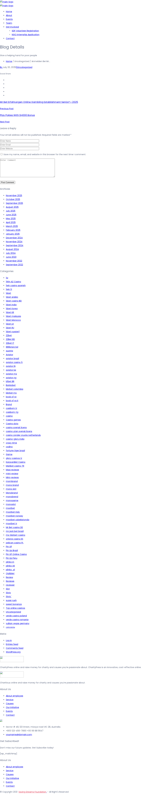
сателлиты (10, 627)
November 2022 (14, 260)
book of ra (11, 396)
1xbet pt (10, 323)
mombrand (12, 481)
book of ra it (12, 400)
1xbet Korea (12, 308)
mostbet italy (13, 512)
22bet (9, 335)
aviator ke (11, 370)
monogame (12, 500)
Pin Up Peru (11, 558)
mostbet (10, 508)
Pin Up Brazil (12, 550)
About (9, 15)
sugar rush (11, 600)
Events (9, 19)
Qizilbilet (10, 573)
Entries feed (12, 644)
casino (9, 415)
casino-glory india (15, 439)
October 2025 (13, 199)
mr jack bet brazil (15, 531)
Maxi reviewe (12, 469)
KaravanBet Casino (15, 462)
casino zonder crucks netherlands (23, 435)
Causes (10, 703)
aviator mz (11, 373)
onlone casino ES (14, 538)
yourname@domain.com (19, 734)
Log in (9, 640)
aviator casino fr (14, 362)
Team (9, 23)
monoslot (11, 504)
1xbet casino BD (14, 300)
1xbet (8, 293)
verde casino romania (17, 619)
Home (9, 11)
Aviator (9, 354)
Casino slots (12, 423)
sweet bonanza (14, 604)
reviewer (10, 585)
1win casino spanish (16, 285)
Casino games (13, 419)
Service (9, 699)
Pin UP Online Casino (16, 554)
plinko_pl (10, 569)
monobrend (12, 496)
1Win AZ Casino (13, 281)
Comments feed (14, 648)
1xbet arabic (12, 297)
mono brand (12, 485)
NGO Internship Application (25, 34)
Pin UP (9, 546)
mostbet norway (14, 515)
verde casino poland (16, 615)
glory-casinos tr (14, 458)
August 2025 (12, 207)
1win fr (9, 289)
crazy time (11, 442)
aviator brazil (12, 358)
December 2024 (14, 237)
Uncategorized (24, 67)
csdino (9, 446)
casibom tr (11, 408)
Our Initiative (12, 707)
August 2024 (12, 249)
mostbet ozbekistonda (17, 519)
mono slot (11, 488)
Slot (8, 588)
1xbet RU (10, 327)
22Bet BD (10, 339)
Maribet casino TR (15, 465)
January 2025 (13, 233)
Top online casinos (15, 608)
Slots (8, 592)
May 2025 (11, 218)
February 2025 (13, 230)
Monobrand (12, 492)
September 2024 (14, 245)
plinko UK (10, 565)
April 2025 (11, 222)
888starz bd (12, 346)
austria (9, 350)
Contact (10, 38)
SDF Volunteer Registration (25, 30)
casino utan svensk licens (19, 431)
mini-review (12, 473)
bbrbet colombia (14, 389)
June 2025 (11, 214)
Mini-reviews (12, 477)
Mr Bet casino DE (14, 527)
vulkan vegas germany (17, 623)
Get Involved (12, 26)
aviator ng (11, 377)
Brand (9, 404)
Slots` (9, 596)
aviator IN (10, 366)
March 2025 (12, 226)
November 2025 (14, 195)
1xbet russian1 (12, 331)
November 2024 (14, 241)
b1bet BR (10, 381)
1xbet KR (10, 312)
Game (9, 454)
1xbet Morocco (13, 320)
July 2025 (10, 210)
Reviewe (10, 581)
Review (9, 577)
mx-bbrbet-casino (15, 535)
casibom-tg (12, 412)
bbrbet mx (11, 392)
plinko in (10, 561)
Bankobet (11, 385)
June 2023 (11, 256)
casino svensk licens (16, 427)
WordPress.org (13, 651)
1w (7, 277)
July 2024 (11, 253)
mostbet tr (11, 523)
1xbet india (11, 304)
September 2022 (14, 264)
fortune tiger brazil (15, 450)
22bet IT (10, 343)
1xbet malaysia (13, 316)
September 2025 (14, 203)
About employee (14, 695)
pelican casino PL (14, 542)
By (1, 67)
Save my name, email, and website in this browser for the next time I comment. (45, 154)
